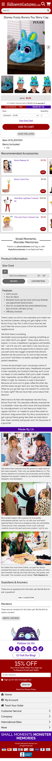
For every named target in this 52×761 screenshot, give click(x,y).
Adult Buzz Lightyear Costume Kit (26, 199)
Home (8, 694)
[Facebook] (11, 648)
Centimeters (38, 281)
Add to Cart (26, 126)
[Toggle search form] (43, 4)
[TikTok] (40, 648)
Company (6, 716)
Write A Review (11, 618)
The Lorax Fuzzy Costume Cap (26, 217)
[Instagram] (29, 648)
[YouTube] (35, 648)
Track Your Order (14, 705)
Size (4, 111)
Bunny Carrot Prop (21, 179)
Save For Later (26, 134)
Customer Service (11, 711)
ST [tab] (5, 272)
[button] (49, 4)
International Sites (11, 722)
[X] (17, 648)
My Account (11, 700)
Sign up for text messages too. (18, 680)
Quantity (44, 111)
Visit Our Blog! (27, 655)
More (4, 727)
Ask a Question (26, 597)
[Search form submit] (48, 10)
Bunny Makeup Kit (21, 160)
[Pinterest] (23, 648)
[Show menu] (3, 4)
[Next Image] (48, 47)
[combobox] (23, 10)
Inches (13, 281)
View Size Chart (26, 120)
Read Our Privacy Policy (26, 689)
